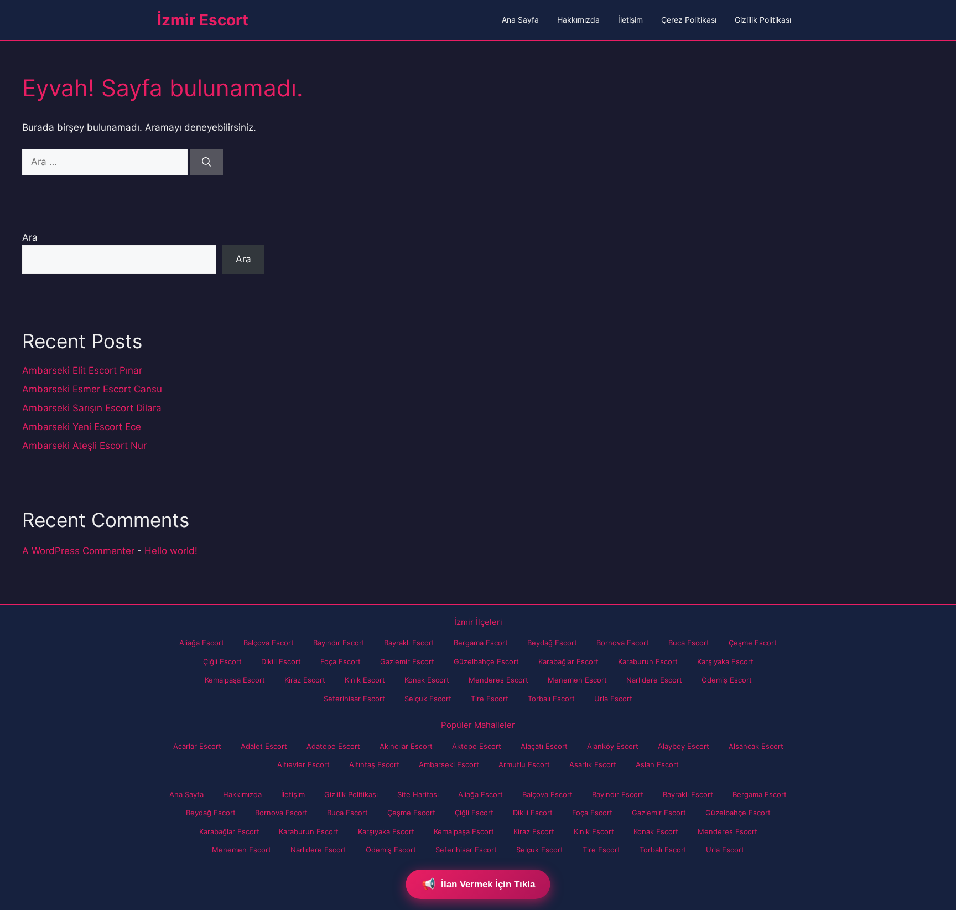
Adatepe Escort (333, 746)
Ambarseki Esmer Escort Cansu (92, 389)
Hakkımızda (578, 19)
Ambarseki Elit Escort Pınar (82, 370)
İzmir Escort (202, 20)
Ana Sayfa (520, 19)
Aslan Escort (657, 764)
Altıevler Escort (303, 764)
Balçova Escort (268, 642)
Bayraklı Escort (409, 642)
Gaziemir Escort (407, 661)
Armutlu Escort (524, 764)
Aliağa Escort (201, 642)
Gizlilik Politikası (763, 19)
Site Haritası (418, 794)
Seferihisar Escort (354, 698)
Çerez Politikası (688, 19)
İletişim (630, 19)
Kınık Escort (365, 679)
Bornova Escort (622, 642)
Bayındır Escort (339, 642)
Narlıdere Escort (654, 679)
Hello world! (171, 550)
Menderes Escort (498, 679)
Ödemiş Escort (727, 679)
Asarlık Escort (592, 764)
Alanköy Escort (612, 746)
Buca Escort (688, 642)
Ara (30, 237)
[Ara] (206, 162)
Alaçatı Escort (544, 746)
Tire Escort (489, 698)
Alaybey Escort (683, 746)
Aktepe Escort (476, 746)
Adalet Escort (264, 746)
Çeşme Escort (753, 642)
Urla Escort (613, 698)
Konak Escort (426, 679)
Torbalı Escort (551, 698)
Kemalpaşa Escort (235, 679)
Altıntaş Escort (374, 764)
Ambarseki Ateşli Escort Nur (84, 445)
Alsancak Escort (756, 746)
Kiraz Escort (304, 679)
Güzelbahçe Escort (486, 661)
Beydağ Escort (552, 642)
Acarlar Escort (197, 746)
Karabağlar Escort (568, 661)
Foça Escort (340, 661)
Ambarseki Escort (449, 764)
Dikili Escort (281, 661)
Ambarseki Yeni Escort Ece (81, 426)
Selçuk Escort (427, 698)
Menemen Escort (577, 679)
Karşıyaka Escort (725, 661)
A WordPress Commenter (78, 550)
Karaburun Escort (648, 661)
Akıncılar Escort (406, 746)
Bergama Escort (481, 642)
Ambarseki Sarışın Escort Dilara (92, 407)
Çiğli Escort (222, 661)
